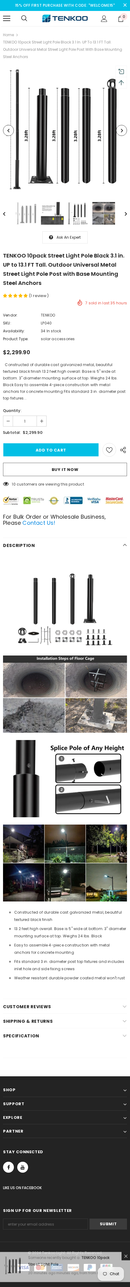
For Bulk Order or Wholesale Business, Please (54, 519)
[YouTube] (22, 1167)
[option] (65, 130)
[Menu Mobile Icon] (6, 18)
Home (8, 34)
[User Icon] (104, 19)
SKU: (7, 323)
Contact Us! (38, 523)
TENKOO (48, 315)
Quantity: (12, 410)
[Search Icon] (24, 19)
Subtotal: (12, 432)
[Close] (126, 1261)
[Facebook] (8, 1167)
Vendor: (10, 315)
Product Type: (16, 338)
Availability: (14, 331)
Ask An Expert (69, 237)
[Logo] (65, 18)
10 (13, 484)
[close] (125, 5)
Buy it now (65, 469)
